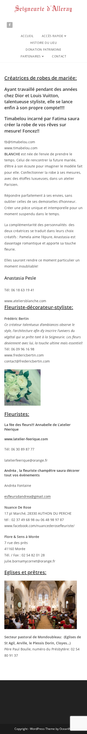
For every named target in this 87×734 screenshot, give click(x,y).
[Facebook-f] (10, 25)
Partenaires (31, 56)
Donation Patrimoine (43, 49)
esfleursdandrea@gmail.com (27, 496)
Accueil (27, 36)
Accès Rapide (53, 36)
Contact (59, 56)
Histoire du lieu (43, 43)
